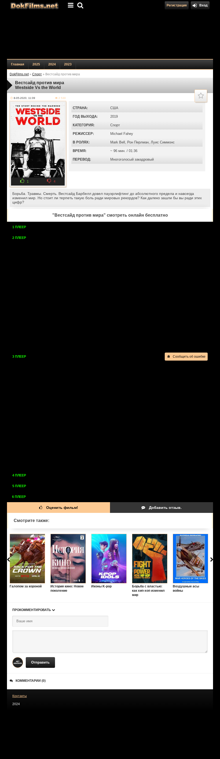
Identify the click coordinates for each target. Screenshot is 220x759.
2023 (68, 64)
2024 (52, 64)
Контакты (19, 696)
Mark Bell (117, 142)
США (114, 108)
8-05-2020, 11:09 (24, 98)
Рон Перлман (138, 142)
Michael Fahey (121, 134)
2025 (36, 64)
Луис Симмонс (163, 142)
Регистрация (177, 5)
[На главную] (34, 5)
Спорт (115, 125)
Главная (17, 64)
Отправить (40, 662)
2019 (114, 116)
